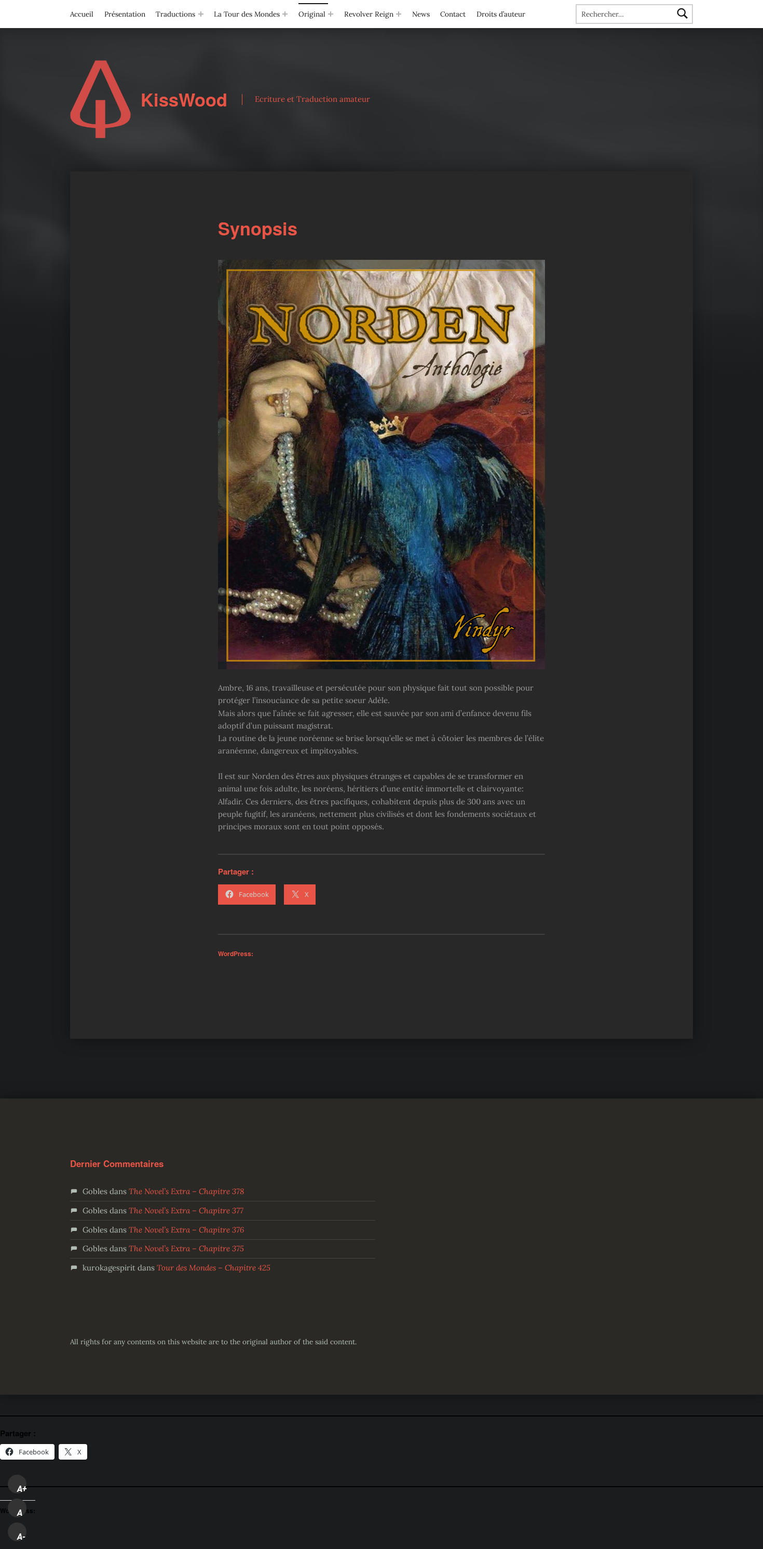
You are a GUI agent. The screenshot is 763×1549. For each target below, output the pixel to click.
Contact (453, 14)
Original (311, 14)
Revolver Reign (368, 14)
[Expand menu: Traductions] (200, 14)
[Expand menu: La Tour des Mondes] (285, 14)
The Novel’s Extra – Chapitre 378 (186, 1191)
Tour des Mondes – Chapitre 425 (213, 1268)
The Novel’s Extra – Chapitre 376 (186, 1230)
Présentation (124, 14)
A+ (21, 1488)
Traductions (175, 14)
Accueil (81, 14)
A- (21, 1536)
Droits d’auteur (500, 14)
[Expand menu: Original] (330, 14)
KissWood (184, 99)
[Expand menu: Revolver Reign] (398, 14)
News (421, 14)
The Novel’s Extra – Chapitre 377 (186, 1210)
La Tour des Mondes (247, 14)
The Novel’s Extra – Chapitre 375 (186, 1248)
